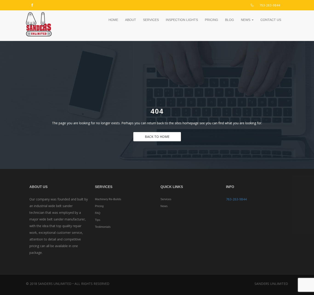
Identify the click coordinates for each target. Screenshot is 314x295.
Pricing (211, 20)
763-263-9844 (236, 199)
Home (113, 20)
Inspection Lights (182, 20)
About (130, 20)
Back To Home (157, 136)
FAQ (97, 213)
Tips (97, 220)
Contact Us (270, 20)
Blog (229, 20)
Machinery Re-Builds (108, 199)
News (246, 20)
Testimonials (103, 226)
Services (151, 20)
